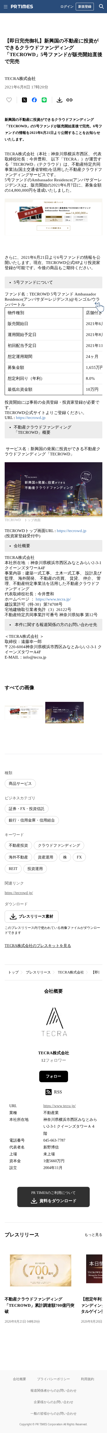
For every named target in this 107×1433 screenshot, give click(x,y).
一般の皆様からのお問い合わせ (53, 1413)
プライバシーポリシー (53, 1379)
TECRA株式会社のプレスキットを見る (38, 946)
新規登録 (84, 6)
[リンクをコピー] (69, 100)
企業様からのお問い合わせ (53, 1402)
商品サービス (20, 784)
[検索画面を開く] (101, 6)
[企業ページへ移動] (53, 1024)
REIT (13, 869)
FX (79, 857)
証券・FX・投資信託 (26, 809)
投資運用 (35, 869)
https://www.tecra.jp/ (53, 599)
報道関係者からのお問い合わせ (53, 1390)
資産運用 (45, 857)
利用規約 (87, 1379)
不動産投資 (18, 845)
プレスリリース (38, 972)
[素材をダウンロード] (59, 100)
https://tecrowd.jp (31, 417)
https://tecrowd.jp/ (19, 893)
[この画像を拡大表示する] (24, 712)
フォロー (53, 1076)
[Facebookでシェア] (34, 100)
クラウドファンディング (59, 845)
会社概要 (19, 1379)
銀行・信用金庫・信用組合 (32, 820)
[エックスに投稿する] (24, 100)
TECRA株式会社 (71, 972)
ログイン (67, 6)
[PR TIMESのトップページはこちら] (22, 6)
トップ (13, 972)
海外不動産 (18, 857)
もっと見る (93, 1235)
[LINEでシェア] (44, 100)
